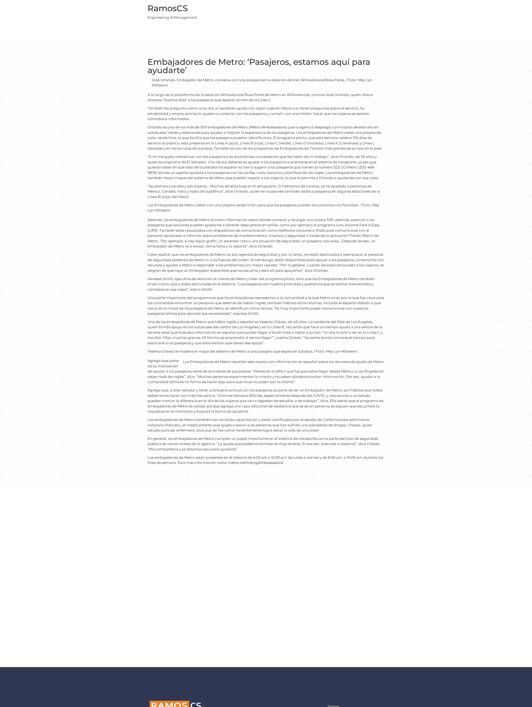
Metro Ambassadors (268, 127)
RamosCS (168, 8)
